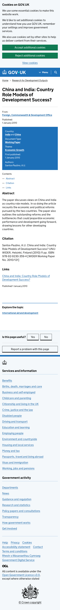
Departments (10, 487)
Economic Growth (14, 150)
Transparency (10, 516)
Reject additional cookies (30, 55)
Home (5, 80)
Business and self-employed (18, 392)
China (18, 134)
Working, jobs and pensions (18, 468)
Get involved (9, 528)
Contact (38, 547)
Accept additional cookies (30, 47)
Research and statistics (16, 505)
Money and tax (11, 450)
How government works (16, 522)
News (5, 493)
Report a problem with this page (30, 349)
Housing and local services (18, 445)
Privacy (15, 542)
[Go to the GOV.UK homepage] (14, 72)
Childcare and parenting (16, 398)
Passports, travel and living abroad (22, 456)
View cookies (30, 62)
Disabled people (12, 415)
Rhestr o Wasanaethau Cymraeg (21, 555)
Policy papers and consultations (21, 511)
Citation (10, 183)
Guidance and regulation (16, 499)
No (48, 337)
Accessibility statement (16, 547)
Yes (35, 337)
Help (5, 542)
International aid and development (20, 313)
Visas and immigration (15, 462)
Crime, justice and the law (17, 409)
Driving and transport (15, 421)
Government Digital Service (18, 560)
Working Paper (12, 142)
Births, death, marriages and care (22, 386)
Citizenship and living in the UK (20, 404)
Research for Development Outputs (30, 80)
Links (8, 187)
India (7, 134)
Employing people (12, 433)
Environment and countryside (19, 439)
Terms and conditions (14, 551)
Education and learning (16, 427)
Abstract (10, 178)
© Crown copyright (30, 602)
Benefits (7, 380)
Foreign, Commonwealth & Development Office (27, 115)
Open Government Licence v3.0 (21, 575)
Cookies (27, 542)
